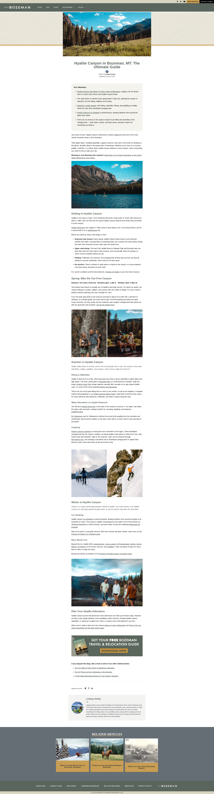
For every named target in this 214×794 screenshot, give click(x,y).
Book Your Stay (193, 1)
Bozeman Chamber (207, 1)
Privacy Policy (145, 786)
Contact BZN (56, 786)
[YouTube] (184, 1)
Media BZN (129, 786)
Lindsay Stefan (110, 74)
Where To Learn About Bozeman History (141, 767)
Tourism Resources (90, 786)
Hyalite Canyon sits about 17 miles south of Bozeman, (98, 92)
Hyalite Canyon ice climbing (88, 113)
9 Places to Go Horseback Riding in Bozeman (107, 766)
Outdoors (68, 7)
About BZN (40, 786)
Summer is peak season (86, 106)
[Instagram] (180, 1)
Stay (40, 7)
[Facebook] (177, 1)
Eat (48, 7)
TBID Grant (71, 786)
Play (56, 7)
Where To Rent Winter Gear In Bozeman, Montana (72, 766)
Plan (81, 7)
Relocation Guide (112, 786)
